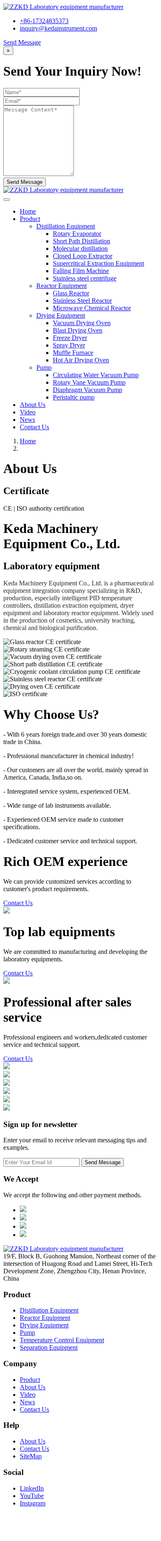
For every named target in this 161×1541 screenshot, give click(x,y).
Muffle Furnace (73, 352)
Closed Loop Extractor (82, 255)
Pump (27, 1332)
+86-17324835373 (44, 20)
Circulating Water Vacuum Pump (96, 374)
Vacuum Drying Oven (82, 322)
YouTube (32, 1495)
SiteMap (31, 1456)
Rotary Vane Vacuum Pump (89, 382)
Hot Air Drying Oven (81, 360)
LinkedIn (32, 1488)
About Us (32, 404)
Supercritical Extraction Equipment (98, 263)
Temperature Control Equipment (62, 1340)
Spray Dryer (69, 345)
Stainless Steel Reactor (82, 300)
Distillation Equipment (49, 1310)
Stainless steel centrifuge (84, 278)
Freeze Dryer (70, 337)
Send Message (22, 42)
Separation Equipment (49, 1347)
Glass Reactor (71, 293)
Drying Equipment (44, 1325)
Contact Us (34, 426)
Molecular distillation (80, 248)
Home (28, 211)
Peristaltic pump (74, 397)
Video (28, 412)
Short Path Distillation (81, 241)
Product (30, 218)
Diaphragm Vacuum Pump (87, 389)
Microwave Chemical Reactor (92, 308)
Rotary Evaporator (77, 233)
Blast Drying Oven (77, 330)
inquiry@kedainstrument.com (58, 28)
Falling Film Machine (81, 270)
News (27, 419)
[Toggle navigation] (6, 199)
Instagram (32, 1503)
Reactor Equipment (45, 1317)
